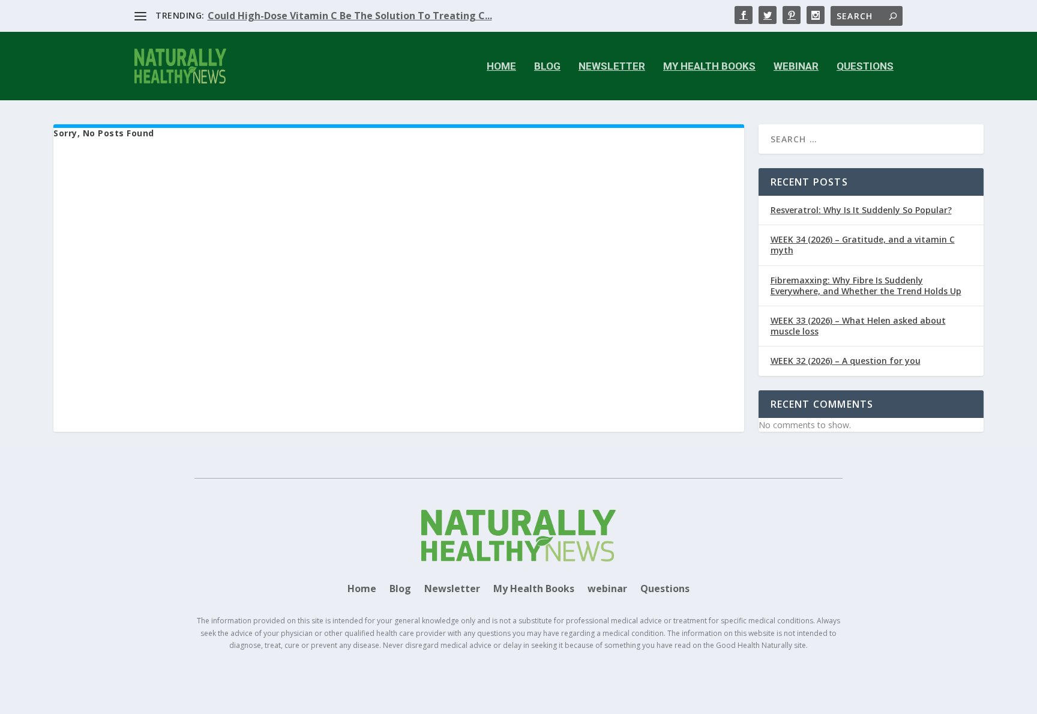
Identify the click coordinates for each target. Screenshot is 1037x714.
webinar (796, 66)
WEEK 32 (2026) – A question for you (846, 360)
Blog (547, 66)
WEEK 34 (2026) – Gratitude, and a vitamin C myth (863, 245)
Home (501, 66)
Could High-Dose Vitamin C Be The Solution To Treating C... (350, 15)
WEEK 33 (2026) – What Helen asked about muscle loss (858, 326)
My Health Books (709, 66)
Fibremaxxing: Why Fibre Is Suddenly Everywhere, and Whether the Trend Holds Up (866, 285)
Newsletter (612, 66)
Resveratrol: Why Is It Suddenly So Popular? (861, 210)
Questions (865, 66)
